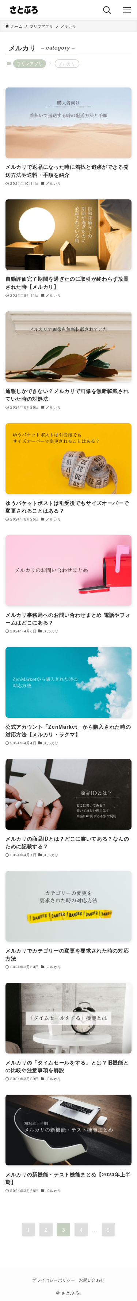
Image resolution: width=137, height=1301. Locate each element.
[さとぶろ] (23, 10)
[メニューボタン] (127, 10)
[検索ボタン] (107, 10)
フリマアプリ (29, 63)
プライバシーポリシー (53, 1280)
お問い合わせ (91, 1280)
